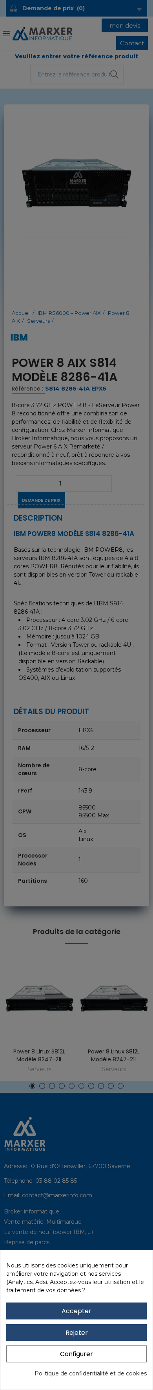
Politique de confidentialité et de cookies (91, 1373)
